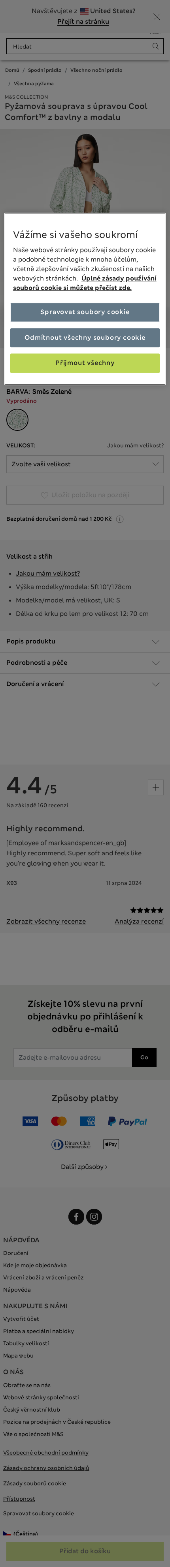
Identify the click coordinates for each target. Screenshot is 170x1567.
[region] (85, 299)
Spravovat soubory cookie (84, 312)
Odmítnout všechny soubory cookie (85, 337)
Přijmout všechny (85, 363)
